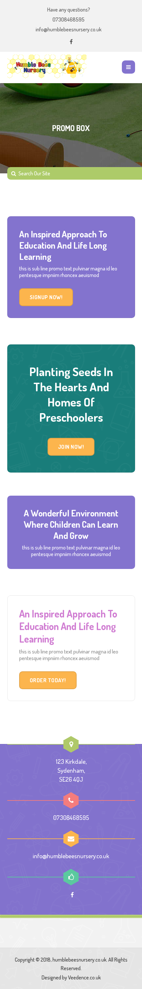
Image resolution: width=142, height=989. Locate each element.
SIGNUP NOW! (46, 297)
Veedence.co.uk (84, 977)
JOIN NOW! (71, 446)
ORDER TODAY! (48, 680)
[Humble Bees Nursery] (47, 67)
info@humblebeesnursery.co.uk (68, 29)
